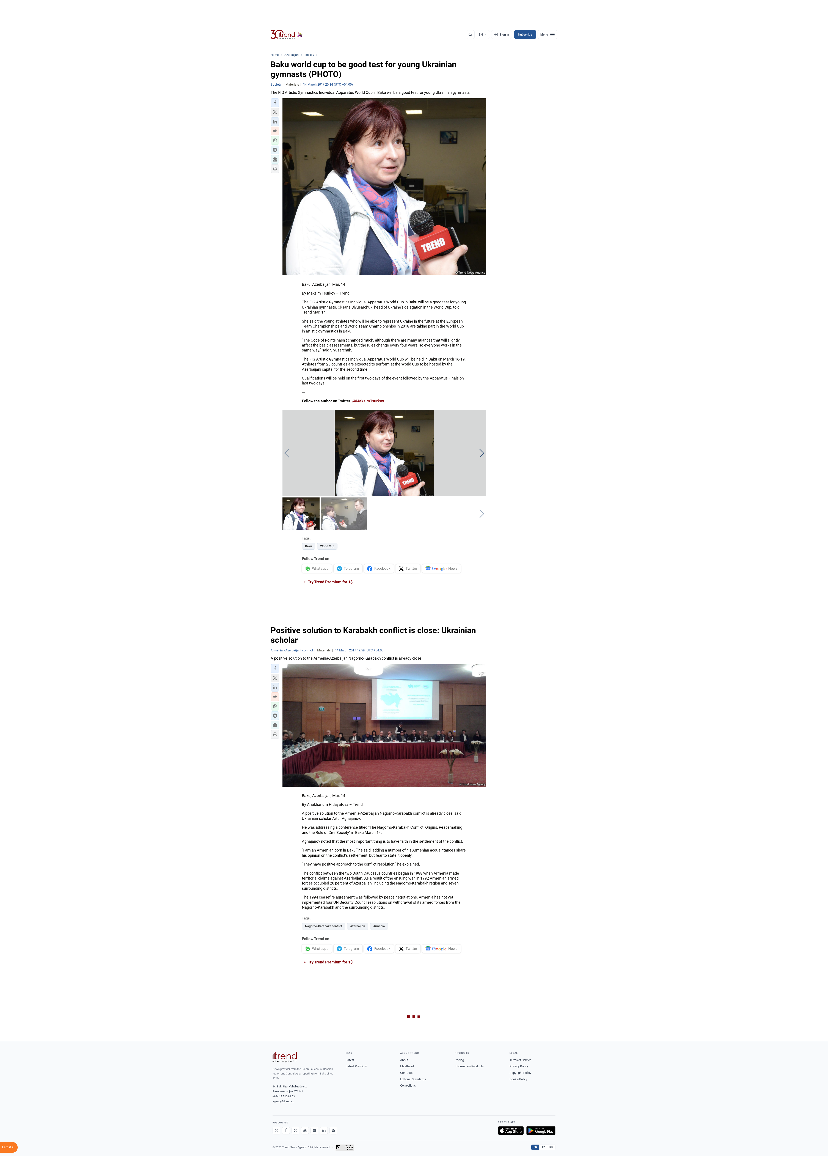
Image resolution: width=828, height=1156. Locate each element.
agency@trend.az (283, 1101)
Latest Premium (356, 1066)
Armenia (379, 926)
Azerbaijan (357, 926)
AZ (543, 1147)
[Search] (470, 34)
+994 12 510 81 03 (284, 1096)
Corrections (408, 1085)
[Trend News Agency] (285, 1057)
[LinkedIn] (324, 1130)
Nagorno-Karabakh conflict (323, 926)
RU (551, 1147)
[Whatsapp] (276, 1130)
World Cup (327, 546)
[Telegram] (314, 1130)
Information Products (469, 1066)
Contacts (406, 1072)
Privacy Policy (519, 1066)
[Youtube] (305, 1130)
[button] (275, 103)
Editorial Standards (413, 1079)
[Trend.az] (287, 34)
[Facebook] (286, 1130)
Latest (350, 1060)
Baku (308, 546)
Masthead (407, 1066)
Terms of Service (520, 1060)
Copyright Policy (520, 1072)
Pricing (459, 1060)
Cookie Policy (518, 1079)
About (404, 1060)
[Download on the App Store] (511, 1130)
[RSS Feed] (333, 1130)
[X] (295, 1130)
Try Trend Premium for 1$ (330, 582)
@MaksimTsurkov (368, 401)
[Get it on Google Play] (540, 1130)
